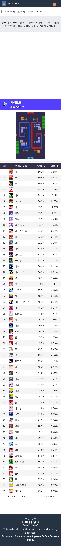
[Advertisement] (30, 65)
